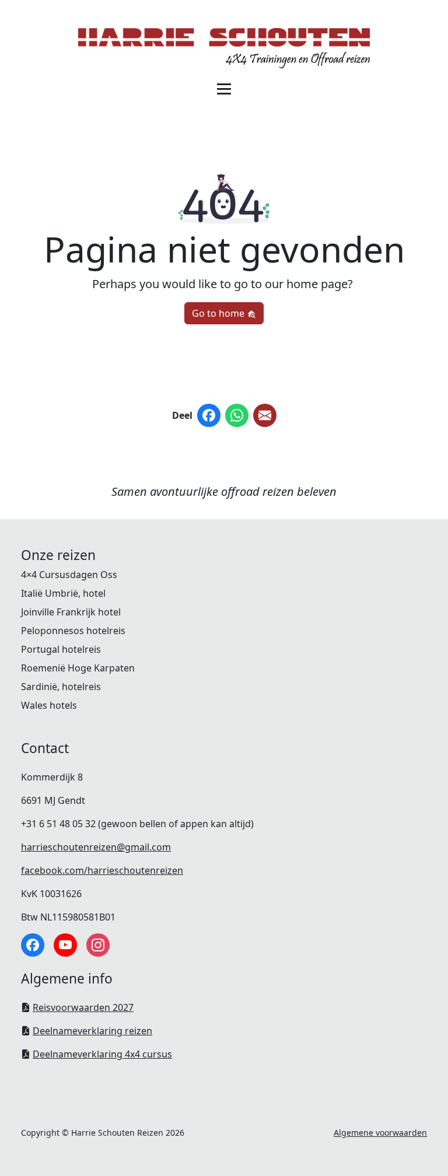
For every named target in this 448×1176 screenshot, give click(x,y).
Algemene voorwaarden (380, 1132)
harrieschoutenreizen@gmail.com (96, 847)
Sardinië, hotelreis (61, 686)
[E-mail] (264, 415)
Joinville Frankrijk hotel (71, 612)
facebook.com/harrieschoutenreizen (102, 870)
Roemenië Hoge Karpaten (78, 668)
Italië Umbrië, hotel (63, 593)
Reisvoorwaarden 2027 (83, 1007)
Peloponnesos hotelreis (73, 630)
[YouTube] (65, 945)
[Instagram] (98, 945)
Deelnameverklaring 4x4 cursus (102, 1054)
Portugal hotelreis (61, 649)
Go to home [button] (219, 313)
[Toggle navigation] (224, 89)
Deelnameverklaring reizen (92, 1030)
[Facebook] (208, 415)
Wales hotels (49, 705)
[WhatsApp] (237, 415)
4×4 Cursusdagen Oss (69, 574)
